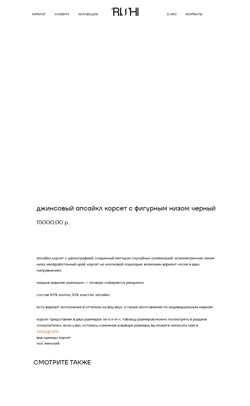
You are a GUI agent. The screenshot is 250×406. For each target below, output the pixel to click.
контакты (194, 14)
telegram (48, 331)
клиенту (62, 14)
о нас (172, 14)
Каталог (39, 14)
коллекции (88, 14)
